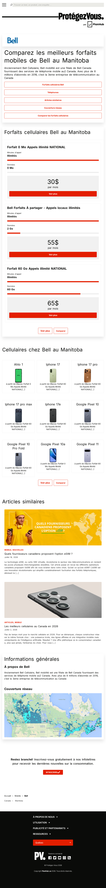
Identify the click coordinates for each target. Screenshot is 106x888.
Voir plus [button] (53, 194)
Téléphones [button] (53, 92)
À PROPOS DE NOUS (44, 816)
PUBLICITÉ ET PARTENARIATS (49, 828)
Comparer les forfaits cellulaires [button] (53, 115)
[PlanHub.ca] (94, 24)
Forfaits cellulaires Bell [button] (53, 84)
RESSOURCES (40, 834)
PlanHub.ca (46, 871)
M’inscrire (51, 772)
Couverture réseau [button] (53, 108)
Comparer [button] (61, 331)
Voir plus (45, 330)
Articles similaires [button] (53, 100)
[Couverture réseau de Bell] (53, 715)
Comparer (61, 483)
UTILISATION (40, 822)
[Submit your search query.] (11, 5)
